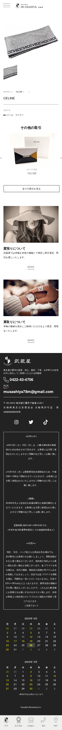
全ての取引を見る (31, 188)
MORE (31, 266)
